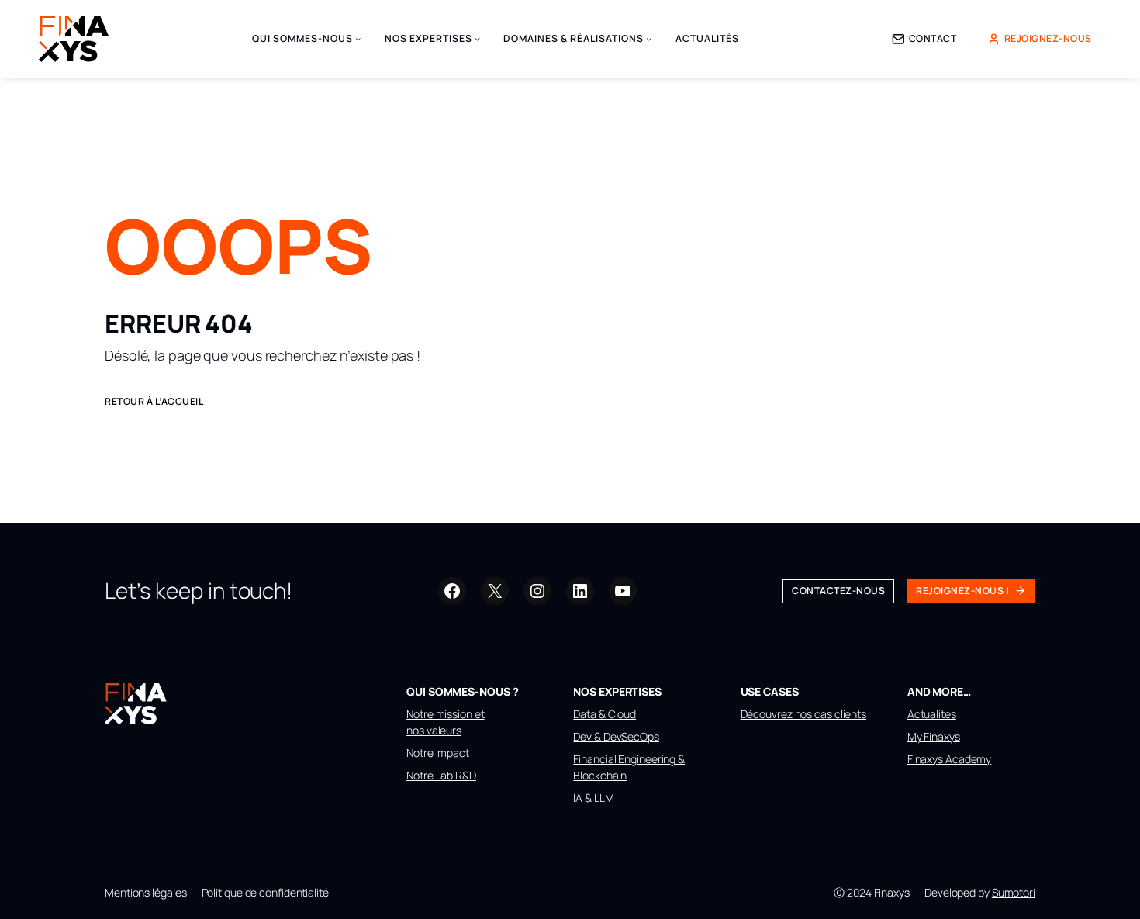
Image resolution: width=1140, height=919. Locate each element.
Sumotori (1013, 892)
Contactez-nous (838, 590)
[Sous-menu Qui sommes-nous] (358, 38)
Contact (933, 38)
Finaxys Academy (949, 758)
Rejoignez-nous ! (962, 590)
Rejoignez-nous (1048, 38)
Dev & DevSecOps (616, 736)
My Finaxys (933, 736)
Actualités (931, 714)
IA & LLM (593, 797)
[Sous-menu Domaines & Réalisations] (648, 38)
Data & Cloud (604, 714)
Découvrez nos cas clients (804, 714)
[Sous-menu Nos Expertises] (477, 38)
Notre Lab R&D (441, 775)
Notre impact (437, 752)
